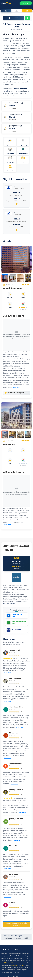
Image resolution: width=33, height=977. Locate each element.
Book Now (14, 18)
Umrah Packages (15, 936)
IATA (23, 965)
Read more (16, 387)
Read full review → (9, 604)
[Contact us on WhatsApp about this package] (27, 18)
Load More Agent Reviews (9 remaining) (16, 924)
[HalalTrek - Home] (6, 3)
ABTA (16, 965)
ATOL (12, 965)
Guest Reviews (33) (15, 393)
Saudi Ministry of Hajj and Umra (11, 963)
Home (5, 936)
